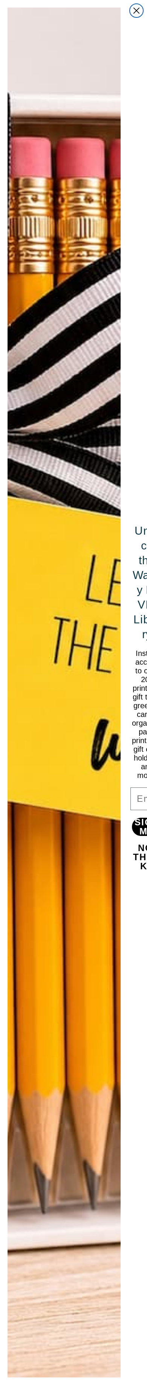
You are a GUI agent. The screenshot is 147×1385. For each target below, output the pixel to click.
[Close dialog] (136, 10)
